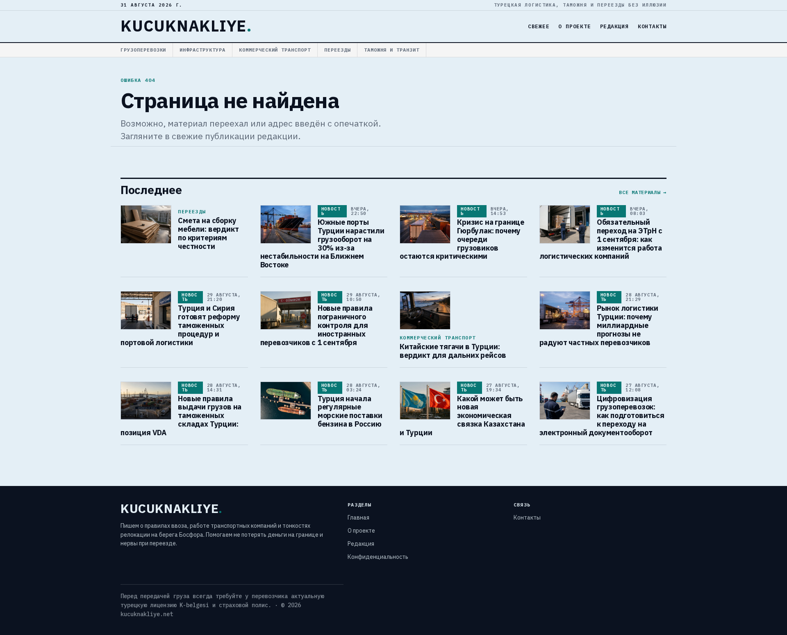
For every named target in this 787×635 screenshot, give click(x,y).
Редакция (614, 26)
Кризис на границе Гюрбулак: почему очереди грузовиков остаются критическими (462, 239)
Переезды (337, 50)
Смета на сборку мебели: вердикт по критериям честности (208, 233)
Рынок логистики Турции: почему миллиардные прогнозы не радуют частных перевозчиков (599, 325)
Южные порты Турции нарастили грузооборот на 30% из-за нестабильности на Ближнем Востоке (322, 243)
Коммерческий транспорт (275, 50)
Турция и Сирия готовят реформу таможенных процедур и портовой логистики (180, 325)
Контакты (652, 26)
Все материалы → (642, 192)
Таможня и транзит (391, 50)
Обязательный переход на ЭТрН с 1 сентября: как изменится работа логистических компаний (600, 239)
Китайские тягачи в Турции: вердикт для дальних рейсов (453, 351)
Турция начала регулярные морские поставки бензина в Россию (350, 411)
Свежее (539, 26)
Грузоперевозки (143, 50)
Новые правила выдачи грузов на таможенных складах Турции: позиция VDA (181, 416)
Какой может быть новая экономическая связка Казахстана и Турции (462, 416)
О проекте (574, 26)
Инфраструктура (202, 50)
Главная (358, 517)
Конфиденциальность (378, 556)
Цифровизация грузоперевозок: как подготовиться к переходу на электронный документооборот (601, 416)
